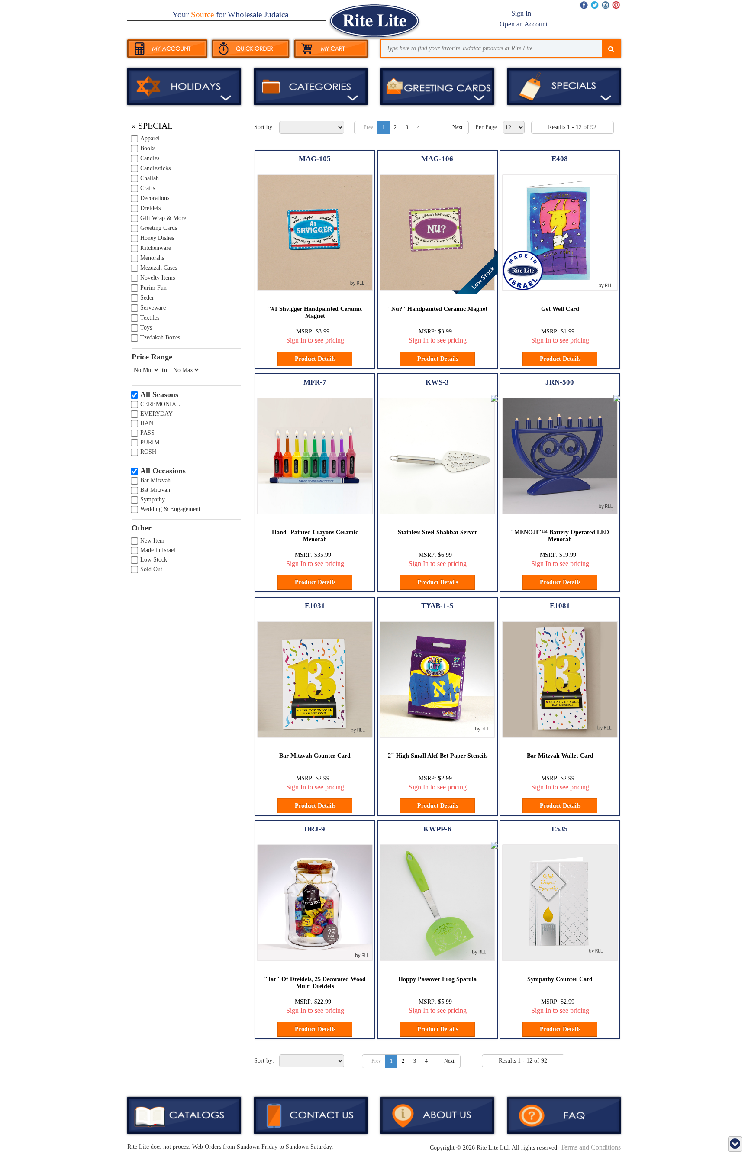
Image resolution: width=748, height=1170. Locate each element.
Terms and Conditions (591, 1147)
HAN (146, 423)
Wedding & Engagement (170, 509)
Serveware (153, 307)
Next (457, 127)
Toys (146, 327)
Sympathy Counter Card (560, 979)
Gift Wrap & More (163, 218)
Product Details (315, 359)
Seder (147, 297)
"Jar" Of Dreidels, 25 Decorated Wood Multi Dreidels (315, 982)
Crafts (147, 188)
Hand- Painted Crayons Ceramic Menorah (315, 535)
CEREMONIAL (160, 404)
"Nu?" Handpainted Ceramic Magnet (437, 309)
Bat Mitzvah (155, 490)
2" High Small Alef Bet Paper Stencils (437, 756)
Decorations (154, 198)
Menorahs (152, 258)
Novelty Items (157, 278)
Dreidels (150, 208)
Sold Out (151, 569)
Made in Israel (157, 550)
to (164, 370)
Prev (368, 127)
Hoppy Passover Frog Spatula (437, 979)
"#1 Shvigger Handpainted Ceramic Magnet (315, 312)
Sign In (521, 13)
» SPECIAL (152, 125)
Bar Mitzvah (155, 480)
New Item (152, 540)
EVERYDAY (156, 413)
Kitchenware (155, 248)
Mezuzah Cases (158, 268)
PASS (147, 433)
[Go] (611, 49)
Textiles (149, 317)
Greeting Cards (158, 228)
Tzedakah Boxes (160, 337)
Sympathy (152, 499)
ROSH (148, 452)
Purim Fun (153, 287)
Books (147, 148)
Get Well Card (560, 309)
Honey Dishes (157, 238)
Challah (149, 178)
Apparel (150, 138)
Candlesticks (155, 168)
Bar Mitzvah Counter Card (315, 756)
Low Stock (153, 559)
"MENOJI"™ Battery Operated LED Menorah (560, 535)
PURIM (149, 442)
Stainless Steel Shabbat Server (437, 532)
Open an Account (524, 24)
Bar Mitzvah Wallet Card (560, 756)
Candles (149, 158)
